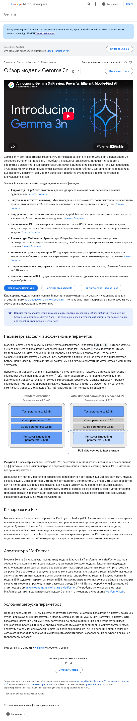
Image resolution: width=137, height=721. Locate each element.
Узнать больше (38, 194)
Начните (40, 647)
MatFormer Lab (115, 591)
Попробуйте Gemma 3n (21, 288)
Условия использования (17, 705)
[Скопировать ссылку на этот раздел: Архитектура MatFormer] (52, 551)
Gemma (10, 14)
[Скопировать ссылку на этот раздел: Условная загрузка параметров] (64, 605)
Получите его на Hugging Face (101, 288)
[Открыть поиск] (89, 4)
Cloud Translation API (58, 51)
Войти (129, 4)
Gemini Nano (51, 321)
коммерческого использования (44, 299)
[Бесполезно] (130, 62)
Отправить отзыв (119, 71)
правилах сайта (93, 684)
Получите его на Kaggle (58, 288)
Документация (48, 62)
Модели (32, 62)
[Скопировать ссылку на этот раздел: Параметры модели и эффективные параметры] (96, 337)
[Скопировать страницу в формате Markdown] (73, 71)
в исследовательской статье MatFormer (51, 587)
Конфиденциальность (46, 705)
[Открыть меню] (5, 4)
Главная (8, 62)
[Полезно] (125, 62)
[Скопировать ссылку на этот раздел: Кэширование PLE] (40, 510)
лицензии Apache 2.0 (41, 684)
